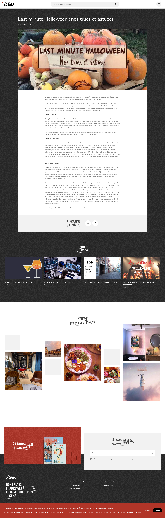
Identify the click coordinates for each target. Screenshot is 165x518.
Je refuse (147, 510)
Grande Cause (75, 485)
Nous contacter (75, 489)
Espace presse (108, 485)
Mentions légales (135, 512)
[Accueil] (9, 4)
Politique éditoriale (109, 482)
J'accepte (157, 510)
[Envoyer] (152, 453)
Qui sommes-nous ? (77, 482)
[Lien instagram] (82, 362)
